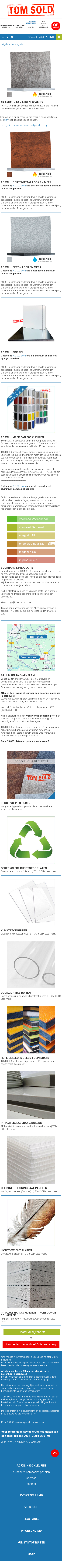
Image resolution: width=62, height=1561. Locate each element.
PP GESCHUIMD (31, 1530)
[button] (3, 37)
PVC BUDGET (31, 1507)
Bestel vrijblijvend (30, 1332)
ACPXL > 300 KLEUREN (31, 1465)
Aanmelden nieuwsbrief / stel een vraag (31, 1344)
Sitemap (31, 1478)
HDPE (31, 1554)
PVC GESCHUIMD (31, 1495)
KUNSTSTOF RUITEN (31, 1542)
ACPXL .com (19, 185)
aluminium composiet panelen (31, 1472)
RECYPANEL (31, 1518)
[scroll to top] (55, 1453)
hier (6, 120)
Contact (31, 1483)
